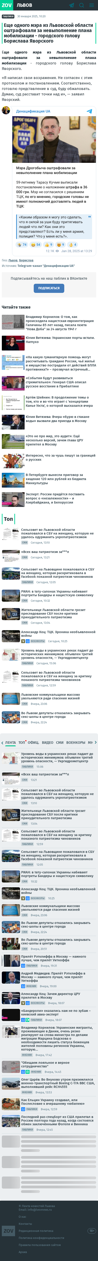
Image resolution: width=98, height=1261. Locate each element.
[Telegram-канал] (71, 5)
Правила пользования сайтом (40, 1245)
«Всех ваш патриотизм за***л (45, 552)
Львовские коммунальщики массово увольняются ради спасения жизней (50, 696)
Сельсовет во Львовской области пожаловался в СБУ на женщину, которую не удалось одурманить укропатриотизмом (57, 533)
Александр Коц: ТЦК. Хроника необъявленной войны (58, 634)
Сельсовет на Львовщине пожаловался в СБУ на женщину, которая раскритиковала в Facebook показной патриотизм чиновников (57, 573)
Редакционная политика (36, 1231)
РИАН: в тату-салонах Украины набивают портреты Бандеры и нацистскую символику (57, 593)
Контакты (25, 1223)
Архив (23, 1252)
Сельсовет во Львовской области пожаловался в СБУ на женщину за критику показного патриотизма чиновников (56, 676)
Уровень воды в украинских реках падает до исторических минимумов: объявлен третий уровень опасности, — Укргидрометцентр (57, 654)
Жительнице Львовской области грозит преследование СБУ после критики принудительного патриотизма (53, 613)
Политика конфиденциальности (41, 1238)
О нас (22, 1216)
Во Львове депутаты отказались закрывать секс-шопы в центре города (55, 715)
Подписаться (49, 288)
